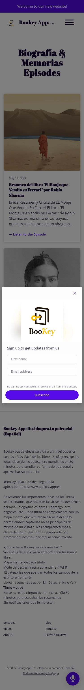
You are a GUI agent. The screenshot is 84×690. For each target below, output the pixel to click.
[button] (74, 293)
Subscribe (42, 395)
